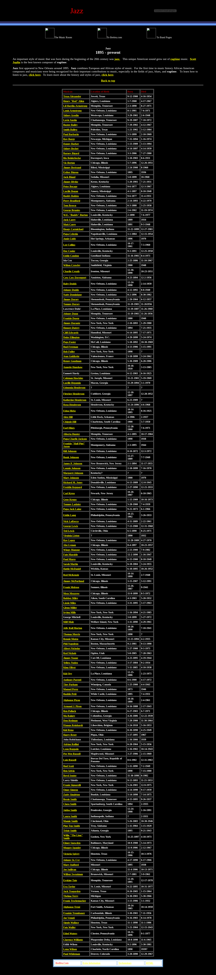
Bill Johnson (70, 451)
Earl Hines (69, 428)
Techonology (125, 963)
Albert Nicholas (71, 648)
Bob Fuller (69, 351)
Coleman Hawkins (73, 378)
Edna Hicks (69, 410)
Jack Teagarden (71, 891)
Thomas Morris (71, 634)
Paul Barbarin (71, 134)
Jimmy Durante (71, 323)
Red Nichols (69, 653)
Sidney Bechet (70, 148)
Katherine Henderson (74, 400)
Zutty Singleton (71, 794)
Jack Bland (69, 177)
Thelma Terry (70, 896)
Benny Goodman (72, 361)
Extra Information (91, 963)
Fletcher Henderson (73, 393)
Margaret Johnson (73, 473)
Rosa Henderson (72, 404)
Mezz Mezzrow (71, 593)
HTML (149, 963)
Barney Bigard (71, 153)
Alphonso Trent (71, 907)
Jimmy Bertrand (72, 167)
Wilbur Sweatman (73, 874)
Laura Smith (70, 816)
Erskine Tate (70, 880)
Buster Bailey (70, 124)
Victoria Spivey (71, 853)
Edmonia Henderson (74, 387)
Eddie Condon (71, 255)
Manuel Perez (70, 689)
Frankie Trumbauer (74, 913)
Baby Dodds (70, 283)
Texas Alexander (72, 96)
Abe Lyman (69, 545)
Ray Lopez (69, 540)
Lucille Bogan (70, 191)
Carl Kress (69, 493)
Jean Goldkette (71, 356)
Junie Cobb (69, 238)
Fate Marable (70, 554)
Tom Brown (69, 205)
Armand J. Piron (72, 706)
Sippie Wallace (71, 922)
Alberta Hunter (71, 434)
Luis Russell (69, 760)
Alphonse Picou (71, 700)
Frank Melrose (71, 587)
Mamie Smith (70, 821)
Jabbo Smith (70, 810)
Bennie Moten (70, 639)
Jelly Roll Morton (72, 628)
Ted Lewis (68, 530)
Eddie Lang (69, 515)
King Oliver (69, 667)
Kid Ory (67, 673)
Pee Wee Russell (71, 753)
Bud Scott (68, 766)
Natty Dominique (72, 294)
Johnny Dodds (71, 290)
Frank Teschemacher (74, 900)
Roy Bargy (69, 139)
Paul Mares (69, 559)
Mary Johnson (71, 477)
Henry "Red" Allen (73, 101)
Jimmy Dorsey (71, 299)
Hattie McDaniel (72, 568)
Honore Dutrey (71, 327)
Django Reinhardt (73, 725)
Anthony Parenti (72, 679)
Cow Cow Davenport (74, 277)
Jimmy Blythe (70, 181)
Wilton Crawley (71, 265)
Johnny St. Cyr (71, 860)
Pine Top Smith (71, 825)
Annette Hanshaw (73, 367)
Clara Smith (69, 804)
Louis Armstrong (72, 110)
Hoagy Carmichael (73, 229)
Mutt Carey (69, 224)
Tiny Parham (70, 684)
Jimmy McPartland (73, 581)
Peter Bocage (70, 186)
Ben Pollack (69, 711)
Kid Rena (68, 730)
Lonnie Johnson (71, 468)
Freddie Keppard (72, 487)
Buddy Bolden (71, 196)
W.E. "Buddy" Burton (75, 215)
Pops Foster (69, 342)
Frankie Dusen (71, 318)
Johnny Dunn (70, 313)
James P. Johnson (72, 463)
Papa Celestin (70, 234)
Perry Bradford (71, 200)
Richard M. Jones (72, 482)
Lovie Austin (70, 120)
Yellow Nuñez (70, 662)
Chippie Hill (69, 421)
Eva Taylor (69, 886)
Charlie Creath (71, 271)
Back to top (108, 80)
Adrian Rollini (71, 744)
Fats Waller (69, 927)
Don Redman (70, 720)
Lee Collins (69, 244)
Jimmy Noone (70, 658)
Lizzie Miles (69, 603)
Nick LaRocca (71, 521)
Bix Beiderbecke (72, 158)
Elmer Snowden (71, 843)
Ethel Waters (70, 933)
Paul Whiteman (71, 954)
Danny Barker (71, 143)
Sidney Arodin (71, 115)
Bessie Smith (70, 799)
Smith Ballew (70, 129)
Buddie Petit (70, 694)
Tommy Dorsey (71, 304)
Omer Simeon (70, 789)
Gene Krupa (70, 499)
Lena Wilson (70, 949)
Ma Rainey (69, 715)
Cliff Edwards (70, 332)
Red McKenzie (71, 575)
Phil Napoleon (70, 643)
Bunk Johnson (71, 457)
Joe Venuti (69, 918)
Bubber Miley (70, 598)
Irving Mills (69, 612)
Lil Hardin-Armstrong (75, 106)
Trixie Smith (70, 830)
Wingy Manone (71, 549)
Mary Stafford (71, 864)
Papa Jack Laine (72, 509)
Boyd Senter (70, 775)
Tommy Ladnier (72, 504)
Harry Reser (70, 734)
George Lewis (70, 526)
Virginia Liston (71, 535)
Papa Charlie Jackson (75, 438)
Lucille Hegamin (72, 382)
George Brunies (71, 210)
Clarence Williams (73, 939)
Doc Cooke (69, 251)
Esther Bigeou (70, 172)
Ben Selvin (69, 770)
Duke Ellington (71, 337)
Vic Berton (69, 162)
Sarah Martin (70, 564)
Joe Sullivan (69, 869)
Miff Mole (68, 622)
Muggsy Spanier (72, 847)
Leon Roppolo (71, 749)
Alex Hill (68, 417)
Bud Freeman (70, 346)
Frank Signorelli (72, 785)
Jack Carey (69, 219)
